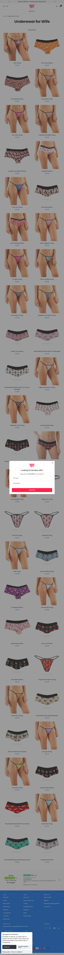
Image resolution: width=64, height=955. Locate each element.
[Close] (53, 463)
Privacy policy (6, 952)
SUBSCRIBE (32, 490)
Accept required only (23, 947)
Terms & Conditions (16, 952)
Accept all (6, 947)
